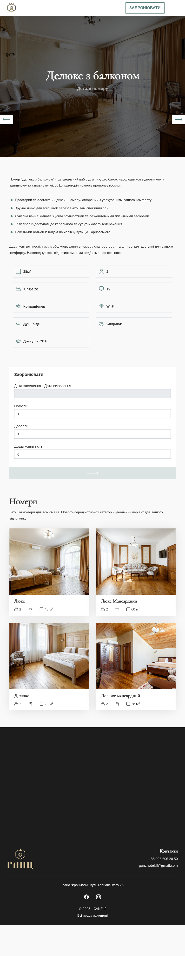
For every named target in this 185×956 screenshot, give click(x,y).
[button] (174, 8)
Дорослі (20, 425)
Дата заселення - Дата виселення (42, 385)
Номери (20, 405)
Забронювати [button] (145, 7)
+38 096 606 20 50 (163, 858)
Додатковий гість (28, 446)
